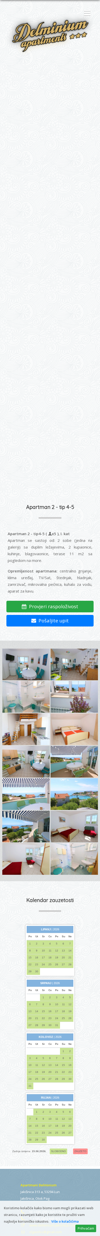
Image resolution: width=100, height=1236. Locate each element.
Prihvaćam (86, 1228)
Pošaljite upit (52, 620)
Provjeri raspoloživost (52, 606)
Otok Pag (42, 1198)
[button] (85, 13)
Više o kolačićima (65, 1221)
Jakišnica (27, 1198)
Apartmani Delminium (38, 1185)
